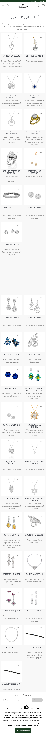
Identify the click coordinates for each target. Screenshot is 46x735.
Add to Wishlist (18, 37)
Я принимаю (24, 730)
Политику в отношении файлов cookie (22, 725)
